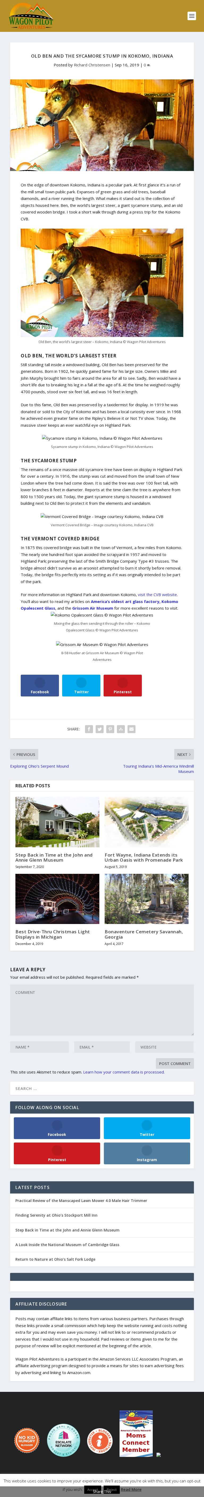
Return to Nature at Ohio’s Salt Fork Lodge (55, 1259)
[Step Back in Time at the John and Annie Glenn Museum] (57, 822)
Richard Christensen (92, 64)
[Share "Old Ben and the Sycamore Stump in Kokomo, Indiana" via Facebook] (89, 729)
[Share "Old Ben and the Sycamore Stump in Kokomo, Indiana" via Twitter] (99, 729)
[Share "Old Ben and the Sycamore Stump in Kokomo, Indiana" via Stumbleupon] (121, 729)
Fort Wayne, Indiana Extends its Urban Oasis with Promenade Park (144, 857)
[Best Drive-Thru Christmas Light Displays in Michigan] (57, 899)
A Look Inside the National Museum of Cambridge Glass (67, 1244)
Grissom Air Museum (92, 608)
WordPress (140, 1483)
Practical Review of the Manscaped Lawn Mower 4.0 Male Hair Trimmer (81, 1200)
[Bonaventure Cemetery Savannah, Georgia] (147, 899)
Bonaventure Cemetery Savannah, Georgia (144, 934)
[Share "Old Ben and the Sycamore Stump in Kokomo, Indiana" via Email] (131, 729)
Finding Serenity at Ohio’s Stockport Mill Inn (56, 1215)
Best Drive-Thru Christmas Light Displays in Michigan (52, 934)
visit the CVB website (157, 594)
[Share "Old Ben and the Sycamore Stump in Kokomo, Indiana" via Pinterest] (110, 729)
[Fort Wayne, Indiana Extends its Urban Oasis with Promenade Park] (147, 822)
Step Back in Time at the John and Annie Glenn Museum (54, 857)
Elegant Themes (90, 1483)
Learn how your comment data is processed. (124, 1072)
